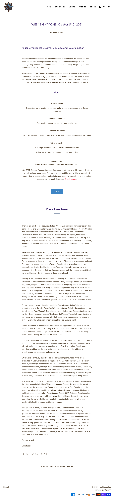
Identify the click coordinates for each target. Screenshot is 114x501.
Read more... (70, 179)
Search (6, 487)
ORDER (93, 7)
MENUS (72, 7)
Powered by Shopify (102, 490)
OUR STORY (60, 7)
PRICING (82, 7)
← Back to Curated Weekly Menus (57, 466)
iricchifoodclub (105, 487)
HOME (48, 7)
